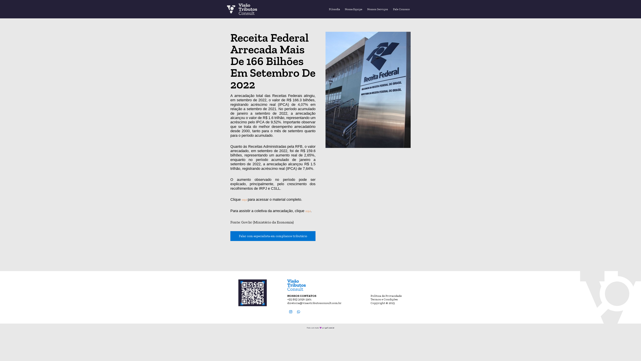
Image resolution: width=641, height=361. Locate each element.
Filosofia (334, 9)
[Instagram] (290, 311)
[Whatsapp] (298, 311)
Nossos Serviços (377, 9)
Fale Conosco (401, 9)
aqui (245, 200)
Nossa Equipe (353, 9)
